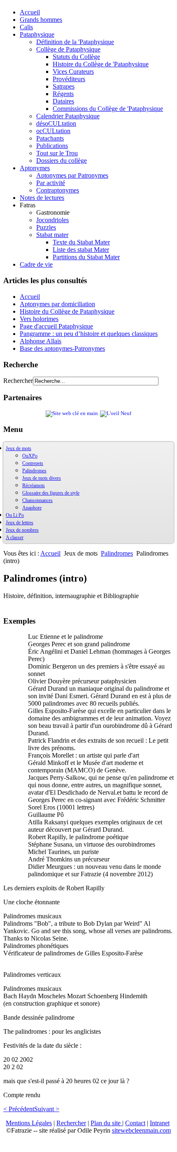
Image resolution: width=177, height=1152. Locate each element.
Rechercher (18, 380)
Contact (135, 1122)
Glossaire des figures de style (50, 493)
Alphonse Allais (40, 341)
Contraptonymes (57, 190)
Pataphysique (37, 34)
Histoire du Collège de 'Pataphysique (101, 64)
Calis (26, 27)
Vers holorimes (39, 318)
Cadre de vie (36, 264)
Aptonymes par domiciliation (57, 303)
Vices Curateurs (73, 71)
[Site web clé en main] (71, 413)
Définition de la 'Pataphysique (75, 41)
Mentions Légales (29, 1122)
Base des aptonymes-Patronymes (62, 348)
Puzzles (46, 227)
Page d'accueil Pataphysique (56, 326)
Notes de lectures (42, 197)
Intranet (160, 1122)
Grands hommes (41, 19)
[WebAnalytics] (19, 1144)
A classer (14, 537)
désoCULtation (56, 123)
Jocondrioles (52, 219)
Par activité (50, 182)
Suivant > (46, 1108)
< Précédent (18, 1108)
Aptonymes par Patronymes (72, 175)
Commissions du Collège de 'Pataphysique (108, 108)
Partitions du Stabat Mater (86, 256)
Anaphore (32, 508)
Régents (63, 93)
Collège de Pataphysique (68, 49)
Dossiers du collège (61, 160)
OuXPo (29, 456)
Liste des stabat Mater (81, 249)
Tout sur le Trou (57, 153)
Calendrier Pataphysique (68, 116)
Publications (52, 145)
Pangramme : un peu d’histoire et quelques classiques (89, 333)
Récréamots (33, 485)
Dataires (63, 101)
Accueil (30, 12)
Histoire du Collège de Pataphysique (67, 311)
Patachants (50, 138)
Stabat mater (52, 234)
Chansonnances (37, 500)
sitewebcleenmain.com (141, 1130)
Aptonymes (35, 167)
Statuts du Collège (76, 56)
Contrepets (32, 463)
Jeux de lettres (19, 523)
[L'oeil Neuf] (116, 413)
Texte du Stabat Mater (81, 242)
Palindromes (34, 471)
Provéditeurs (69, 78)
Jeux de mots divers (41, 478)
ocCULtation (53, 130)
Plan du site (106, 1122)
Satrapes (64, 86)
